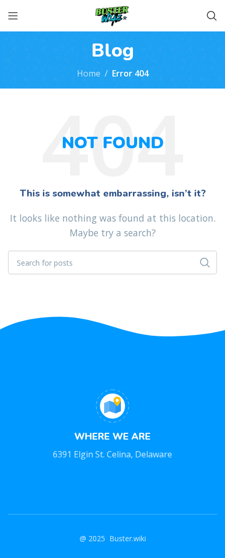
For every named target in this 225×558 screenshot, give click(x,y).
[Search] (211, 15)
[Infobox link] (112, 425)
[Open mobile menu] (13, 15)
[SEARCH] (205, 262)
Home (88, 73)
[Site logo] (112, 14)
